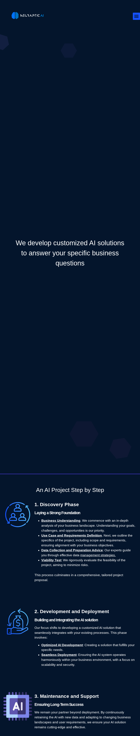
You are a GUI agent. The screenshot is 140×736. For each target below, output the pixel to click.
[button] (136, 16)
